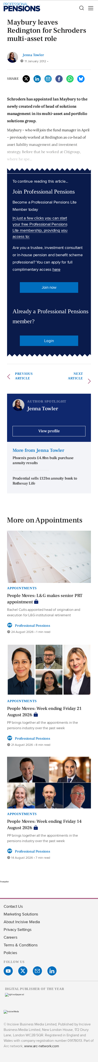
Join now (49, 287)
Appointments (22, 588)
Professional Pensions (32, 625)
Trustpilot (4, 881)
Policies (10, 952)
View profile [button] (49, 431)
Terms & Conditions (20, 945)
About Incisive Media (22, 922)
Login (49, 340)
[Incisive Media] (11, 1011)
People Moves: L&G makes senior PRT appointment (45, 599)
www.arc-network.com (41, 1046)
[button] (81, 8)
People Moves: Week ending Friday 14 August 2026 (44, 824)
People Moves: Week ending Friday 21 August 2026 (44, 712)
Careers (10, 937)
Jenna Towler (33, 55)
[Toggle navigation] (89, 8)
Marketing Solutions (21, 914)
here (56, 269)
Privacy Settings (17, 929)
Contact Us (13, 906)
